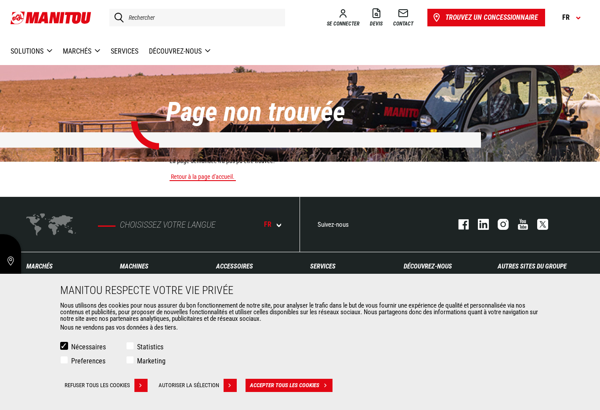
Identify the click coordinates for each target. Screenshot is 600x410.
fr (267, 224)
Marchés (39, 266)
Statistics (150, 347)
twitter (538, 224)
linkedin (479, 224)
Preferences (88, 361)
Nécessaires (88, 347)
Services (323, 266)
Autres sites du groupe (532, 266)
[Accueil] (51, 17)
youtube (518, 224)
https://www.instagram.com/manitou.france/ (499, 224)
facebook (459, 224)
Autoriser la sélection (189, 385)
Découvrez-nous (428, 266)
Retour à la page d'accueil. (203, 176)
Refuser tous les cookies (97, 385)
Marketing (151, 361)
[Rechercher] (116, 17)
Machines (134, 266)
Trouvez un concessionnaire (491, 17)
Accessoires (234, 266)
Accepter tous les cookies (284, 385)
